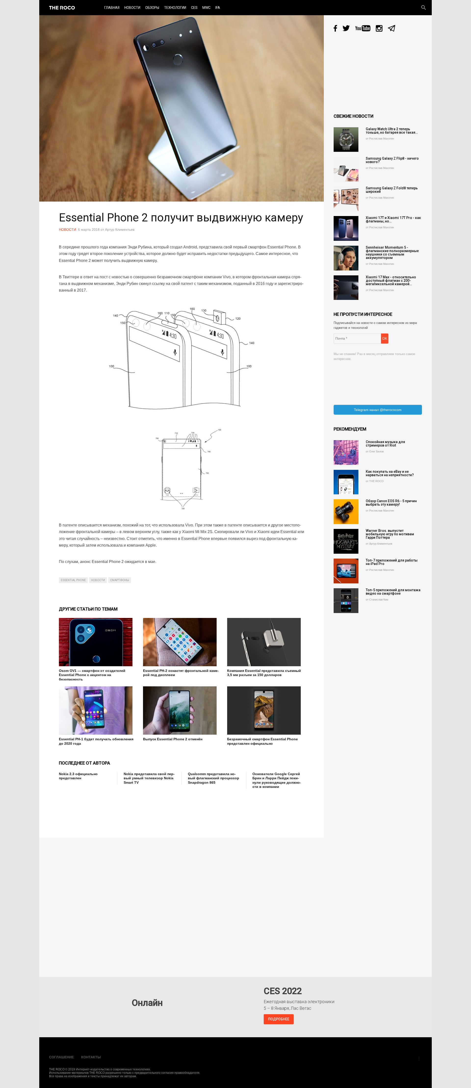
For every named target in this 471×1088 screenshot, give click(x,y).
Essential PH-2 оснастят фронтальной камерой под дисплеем (181, 673)
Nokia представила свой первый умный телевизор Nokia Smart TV (149, 778)
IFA (217, 8)
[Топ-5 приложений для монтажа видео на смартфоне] (346, 600)
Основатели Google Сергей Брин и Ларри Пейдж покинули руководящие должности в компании (276, 780)
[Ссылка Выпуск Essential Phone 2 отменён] (181, 710)
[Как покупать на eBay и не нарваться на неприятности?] (346, 482)
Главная (111, 8)
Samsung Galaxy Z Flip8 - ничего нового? (392, 160)
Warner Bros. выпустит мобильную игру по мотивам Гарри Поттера (390, 534)
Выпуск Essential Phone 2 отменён (172, 739)
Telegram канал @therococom (378, 410)
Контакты (91, 1057)
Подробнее (278, 1019)
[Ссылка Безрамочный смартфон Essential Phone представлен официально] (265, 710)
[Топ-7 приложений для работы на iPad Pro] (346, 571)
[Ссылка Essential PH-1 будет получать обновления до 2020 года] (97, 710)
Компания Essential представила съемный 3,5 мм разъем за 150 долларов (264, 673)
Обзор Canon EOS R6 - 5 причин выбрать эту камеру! (391, 502)
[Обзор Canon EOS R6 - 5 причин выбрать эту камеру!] (346, 511)
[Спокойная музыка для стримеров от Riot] (346, 452)
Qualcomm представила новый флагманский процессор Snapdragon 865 (213, 778)
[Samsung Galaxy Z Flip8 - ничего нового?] (346, 169)
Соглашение (61, 1057)
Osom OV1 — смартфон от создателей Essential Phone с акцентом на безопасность (92, 675)
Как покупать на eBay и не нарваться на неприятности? (390, 473)
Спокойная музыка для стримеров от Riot (385, 443)
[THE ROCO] (62, 7)
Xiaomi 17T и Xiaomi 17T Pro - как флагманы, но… (393, 219)
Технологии (175, 8)
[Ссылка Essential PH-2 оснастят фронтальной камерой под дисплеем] (181, 642)
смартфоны (119, 580)
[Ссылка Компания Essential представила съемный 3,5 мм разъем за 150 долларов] (265, 642)
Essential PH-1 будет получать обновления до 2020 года (96, 741)
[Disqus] (182, 904)
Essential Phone (73, 580)
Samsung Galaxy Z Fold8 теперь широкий (392, 189)
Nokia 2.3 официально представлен (78, 776)
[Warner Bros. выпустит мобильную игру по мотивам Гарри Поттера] (346, 541)
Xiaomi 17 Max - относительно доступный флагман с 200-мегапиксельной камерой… (391, 280)
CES (194, 8)
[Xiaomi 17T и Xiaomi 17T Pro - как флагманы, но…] (346, 228)
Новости (132, 8)
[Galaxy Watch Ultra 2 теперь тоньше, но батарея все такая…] (346, 139)
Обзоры (152, 8)
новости (98, 580)
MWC (206, 8)
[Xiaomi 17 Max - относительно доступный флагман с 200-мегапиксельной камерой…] (346, 287)
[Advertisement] (148, 810)
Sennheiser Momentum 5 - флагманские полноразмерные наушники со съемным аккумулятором (392, 252)
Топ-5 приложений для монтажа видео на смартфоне (393, 591)
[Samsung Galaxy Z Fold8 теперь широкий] (346, 198)
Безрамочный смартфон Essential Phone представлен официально (262, 741)
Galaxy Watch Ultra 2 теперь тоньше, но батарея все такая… (392, 130)
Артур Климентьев (119, 229)
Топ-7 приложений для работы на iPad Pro (392, 562)
